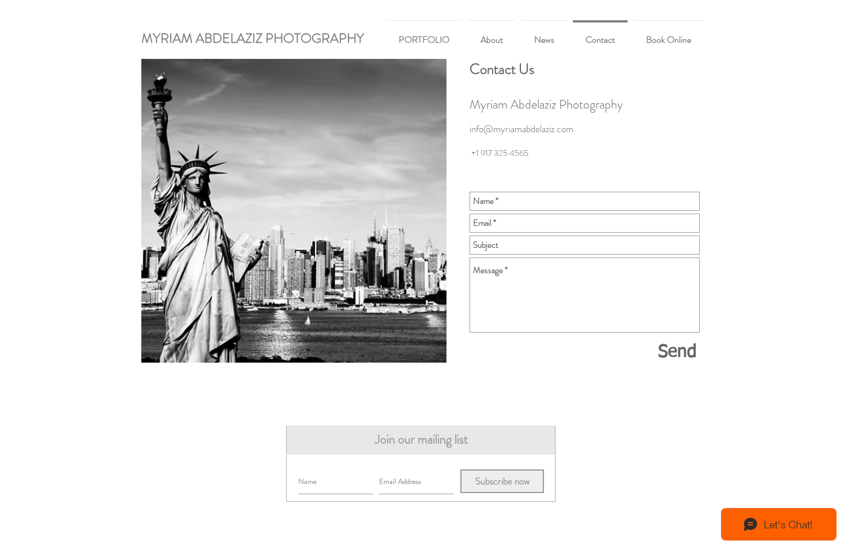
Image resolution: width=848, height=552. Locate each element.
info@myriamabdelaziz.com (521, 129)
